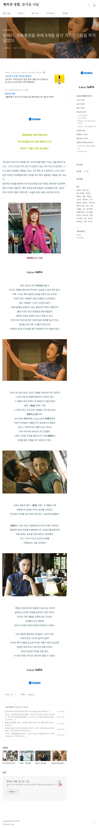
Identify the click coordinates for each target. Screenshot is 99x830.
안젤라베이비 (81, 212)
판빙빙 (79, 202)
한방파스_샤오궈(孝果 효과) (87, 126)
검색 (88, 5)
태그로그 (35, 13)
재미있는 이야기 (82, 138)
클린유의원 (10, 93)
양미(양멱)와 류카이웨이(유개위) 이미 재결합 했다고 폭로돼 (26, 711)
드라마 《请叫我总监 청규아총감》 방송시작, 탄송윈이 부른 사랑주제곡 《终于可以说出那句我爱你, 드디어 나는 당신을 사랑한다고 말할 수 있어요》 (30, 717)
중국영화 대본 (82, 151)
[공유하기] (11, 694)
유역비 (79, 190)
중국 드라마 (80, 206)
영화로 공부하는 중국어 (85, 142)
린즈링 (79, 199)
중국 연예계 (80, 193)
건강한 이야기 (81, 112)
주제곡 (88, 193)
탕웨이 (79, 196)
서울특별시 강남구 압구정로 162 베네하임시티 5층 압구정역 (29, 96)
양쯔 (87, 206)
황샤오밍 (79, 221)
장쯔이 (90, 221)
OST (91, 199)
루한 (85, 221)
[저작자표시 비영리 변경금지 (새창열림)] (31, 695)
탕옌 (91, 215)
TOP (94, 822)
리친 (91, 206)
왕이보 (90, 218)
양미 (85, 218)
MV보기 (84, 202)
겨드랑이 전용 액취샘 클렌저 (18, 76)
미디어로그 (50, 13)
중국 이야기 (81, 108)
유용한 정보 (81, 130)
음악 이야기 (81, 104)
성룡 (83, 196)
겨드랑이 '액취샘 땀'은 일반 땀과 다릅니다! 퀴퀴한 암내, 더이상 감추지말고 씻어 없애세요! (26, 80)
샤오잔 (89, 196)
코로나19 (85, 190)
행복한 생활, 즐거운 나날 (21, 4)
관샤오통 (89, 212)
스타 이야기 (9, 707)
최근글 (79, 171)
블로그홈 (6, 13)
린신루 (79, 215)
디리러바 (79, 218)
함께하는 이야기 (82, 134)
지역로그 (21, 13)
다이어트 (92, 202)
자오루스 (85, 199)
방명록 (65, 13)
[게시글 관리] (14, 694)
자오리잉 (85, 215)
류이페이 (90, 209)
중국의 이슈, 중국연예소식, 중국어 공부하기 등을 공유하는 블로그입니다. (31, 785)
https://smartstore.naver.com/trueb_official (23, 72)
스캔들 (79, 209)
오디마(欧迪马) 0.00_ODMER (83, 116)
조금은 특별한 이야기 (84, 96)
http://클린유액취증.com (14, 90)
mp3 (83, 209)
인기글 (86, 171)
